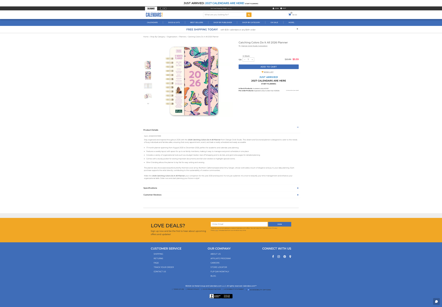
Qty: (240, 59)
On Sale (274, 22)
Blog (213, 276)
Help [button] (284, 8)
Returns (158, 258)
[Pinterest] (284, 256)
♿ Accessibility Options (259, 290)
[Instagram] (278, 256)
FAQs (156, 263)
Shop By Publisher (223, 22)
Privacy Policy (193, 289)
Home (145, 37)
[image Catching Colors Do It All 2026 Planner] (194, 81)
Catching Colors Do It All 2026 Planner (203, 37)
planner (267, 140)
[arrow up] (148, 59)
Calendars (152, 22)
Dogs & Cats (174, 22)
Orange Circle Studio (233, 140)
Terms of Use (178, 289)
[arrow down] (148, 103)
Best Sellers (196, 22)
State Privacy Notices (212, 289)
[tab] (221, 127)
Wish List (269, 72)
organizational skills (151, 178)
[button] (151, 8)
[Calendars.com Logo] (154, 14)
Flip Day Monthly (220, 272)
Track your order (164, 267)
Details (230, 8)
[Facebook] (273, 256)
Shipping (158, 254)
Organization (172, 37)
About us (216, 254)
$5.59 (296, 59)
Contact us (160, 272)
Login (277, 8)
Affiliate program (221, 258)
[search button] (249, 14)
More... (292, 22)
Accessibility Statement (234, 289)
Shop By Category (251, 22)
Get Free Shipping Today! (218, 8)
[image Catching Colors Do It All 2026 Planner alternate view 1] (148, 65)
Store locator (219, 267)
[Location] (290, 256)
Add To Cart (269, 67)
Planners (182, 37)
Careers (215, 263)
